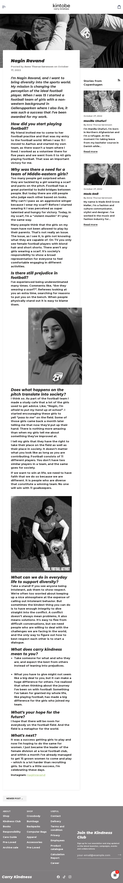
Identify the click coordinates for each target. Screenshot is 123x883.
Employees (58, 840)
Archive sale (10, 847)
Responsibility (12, 831)
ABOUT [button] (7, 811)
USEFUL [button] (55, 811)
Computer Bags (37, 831)
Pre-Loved (9, 842)
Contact (56, 816)
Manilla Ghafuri (95, 120)
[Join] (118, 854)
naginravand (36, 775)
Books (7, 826)
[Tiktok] (64, 876)
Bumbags (33, 821)
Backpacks (33, 826)
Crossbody (33, 816)
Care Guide (10, 837)
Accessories (34, 842)
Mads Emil (91, 193)
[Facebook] (58, 876)
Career (55, 863)
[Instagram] (70, 876)
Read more (91, 151)
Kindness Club (12, 821)
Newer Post (14, 798)
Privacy (55, 835)
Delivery (56, 821)
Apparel (32, 837)
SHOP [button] (30, 811)
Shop (6, 816)
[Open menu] (7, 7)
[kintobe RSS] (119, 80)
